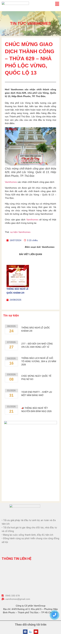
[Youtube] (36, 631)
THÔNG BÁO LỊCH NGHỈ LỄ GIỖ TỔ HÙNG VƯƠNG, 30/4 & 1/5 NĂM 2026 (38, 361)
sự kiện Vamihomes (20, 232)
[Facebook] (25, 631)
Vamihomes (11, 182)
